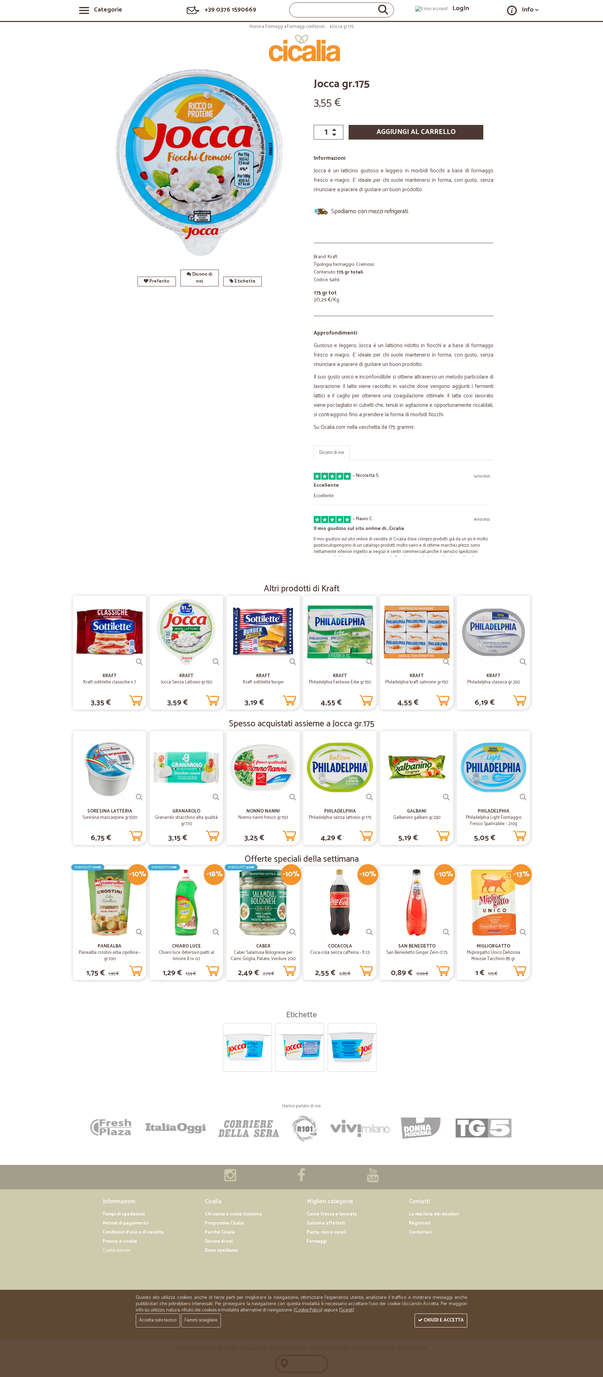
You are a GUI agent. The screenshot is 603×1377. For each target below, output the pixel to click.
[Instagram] (230, 1179)
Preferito (158, 281)
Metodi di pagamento (125, 1223)
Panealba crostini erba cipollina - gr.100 (109, 956)
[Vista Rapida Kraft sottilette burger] (292, 661)
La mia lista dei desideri (434, 1214)
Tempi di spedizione (124, 1214)
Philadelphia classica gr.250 (493, 682)
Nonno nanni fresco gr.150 (263, 817)
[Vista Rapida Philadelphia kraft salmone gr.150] (446, 661)
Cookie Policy (308, 1310)
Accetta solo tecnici (158, 1320)
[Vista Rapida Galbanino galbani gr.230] (446, 797)
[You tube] (373, 1179)
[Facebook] (301, 1179)
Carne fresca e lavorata (332, 1214)
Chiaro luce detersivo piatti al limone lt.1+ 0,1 (186, 956)
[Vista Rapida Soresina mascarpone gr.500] (139, 797)
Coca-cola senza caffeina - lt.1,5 (340, 952)
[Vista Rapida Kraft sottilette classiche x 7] (139, 661)
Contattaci (420, 1232)
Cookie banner (116, 1250)
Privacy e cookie (120, 1241)
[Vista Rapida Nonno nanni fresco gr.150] (292, 797)
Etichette (244, 281)
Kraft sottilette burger (263, 682)
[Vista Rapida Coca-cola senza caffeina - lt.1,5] (369, 932)
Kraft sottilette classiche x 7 (109, 682)
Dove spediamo (221, 1250)
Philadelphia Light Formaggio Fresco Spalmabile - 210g (493, 821)
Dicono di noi (201, 278)
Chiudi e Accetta (443, 1320)
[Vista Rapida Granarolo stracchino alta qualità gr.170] (216, 797)
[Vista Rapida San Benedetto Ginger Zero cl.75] (446, 932)
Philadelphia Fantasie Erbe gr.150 (340, 682)
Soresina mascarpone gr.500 (109, 817)
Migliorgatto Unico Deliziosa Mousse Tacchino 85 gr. (493, 956)
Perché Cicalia (220, 1232)
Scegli (347, 1310)
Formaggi (317, 1241)
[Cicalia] (302, 48)
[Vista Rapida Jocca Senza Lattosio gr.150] (216, 661)
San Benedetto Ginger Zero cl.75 (416, 952)
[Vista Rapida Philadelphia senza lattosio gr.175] (369, 797)
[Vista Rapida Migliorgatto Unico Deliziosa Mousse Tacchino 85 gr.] (523, 932)
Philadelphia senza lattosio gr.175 (340, 817)
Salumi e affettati (326, 1223)
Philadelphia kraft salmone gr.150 (416, 682)
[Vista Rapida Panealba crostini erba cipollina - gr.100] (139, 932)
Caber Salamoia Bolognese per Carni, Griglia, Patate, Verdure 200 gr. (263, 959)
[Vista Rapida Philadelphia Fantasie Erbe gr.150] (369, 661)
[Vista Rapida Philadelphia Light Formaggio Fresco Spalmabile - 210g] (523, 797)
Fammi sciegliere (201, 1320)
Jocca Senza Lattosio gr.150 (186, 682)
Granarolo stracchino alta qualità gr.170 (186, 821)
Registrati (419, 1223)
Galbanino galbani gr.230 (416, 817)
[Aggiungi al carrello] (136, 699)
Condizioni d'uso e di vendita (133, 1232)
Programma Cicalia (224, 1223)
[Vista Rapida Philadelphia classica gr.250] (523, 661)
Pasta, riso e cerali (326, 1232)
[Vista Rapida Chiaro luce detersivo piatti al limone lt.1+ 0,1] (216, 932)
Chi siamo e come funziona (233, 1214)
